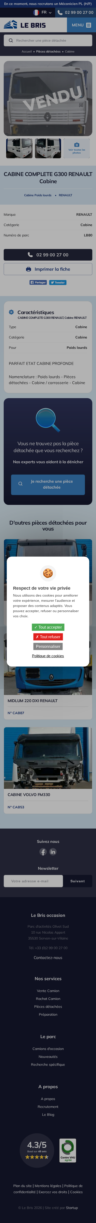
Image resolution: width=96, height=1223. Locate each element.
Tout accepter (49, 627)
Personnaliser (48, 646)
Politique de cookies (48, 656)
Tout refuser (49, 637)
